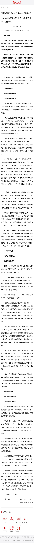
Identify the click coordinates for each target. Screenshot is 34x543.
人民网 (2, 7)
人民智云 (11, 531)
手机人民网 (18, 522)
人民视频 (5, 531)
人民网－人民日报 (24, 30)
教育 (7, 7)
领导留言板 (24, 522)
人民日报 (5, 522)
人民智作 (18, 531)
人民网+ (11, 522)
